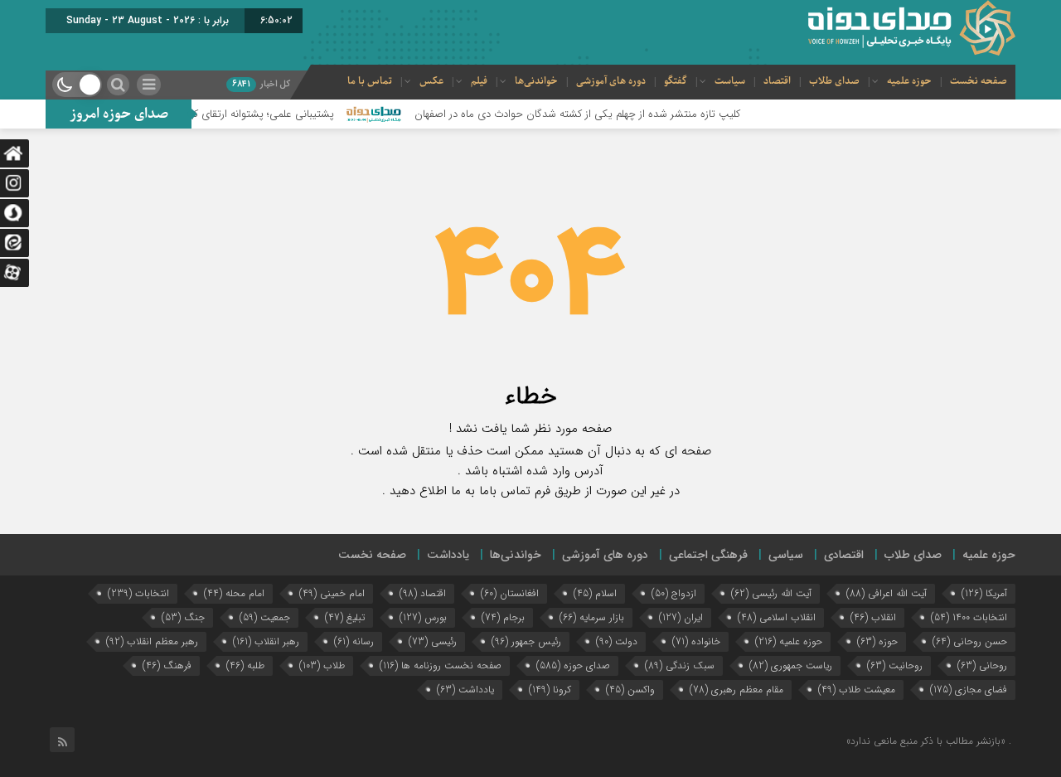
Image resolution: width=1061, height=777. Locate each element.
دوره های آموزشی (611, 81)
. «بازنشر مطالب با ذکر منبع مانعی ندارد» (928, 741)
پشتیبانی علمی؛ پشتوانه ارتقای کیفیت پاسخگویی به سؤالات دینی (211, 114)
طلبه (245, 665)
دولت (616, 641)
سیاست (730, 81)
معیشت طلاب (856, 689)
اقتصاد (777, 81)
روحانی (982, 665)
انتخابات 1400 (969, 617)
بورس (423, 617)
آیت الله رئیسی (771, 593)
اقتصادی (844, 555)
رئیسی (433, 641)
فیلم (479, 81)
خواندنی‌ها (536, 81)
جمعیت (265, 617)
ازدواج (674, 593)
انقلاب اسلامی (777, 617)
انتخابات (138, 593)
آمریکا (984, 593)
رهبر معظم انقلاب (152, 641)
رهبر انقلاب (266, 641)
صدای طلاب (834, 81)
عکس (431, 81)
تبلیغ (345, 617)
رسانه (354, 641)
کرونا (550, 689)
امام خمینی (332, 593)
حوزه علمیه (909, 81)
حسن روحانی (970, 641)
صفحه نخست (978, 81)
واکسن (630, 689)
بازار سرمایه (592, 617)
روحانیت (895, 665)
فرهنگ (167, 665)
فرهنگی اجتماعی (708, 555)
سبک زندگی (680, 665)
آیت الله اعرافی (886, 593)
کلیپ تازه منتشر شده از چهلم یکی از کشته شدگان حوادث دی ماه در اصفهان (596, 114)
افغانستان (510, 593)
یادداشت (448, 555)
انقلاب (873, 617)
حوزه (877, 641)
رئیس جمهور (526, 641)
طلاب (322, 665)
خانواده (696, 641)
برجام (503, 617)
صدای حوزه (573, 665)
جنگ (183, 617)
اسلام (595, 593)
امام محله (234, 593)
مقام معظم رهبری (736, 689)
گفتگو (675, 81)
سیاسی (785, 555)
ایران (681, 617)
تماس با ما (369, 81)
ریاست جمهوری (790, 665)
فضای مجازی (968, 689)
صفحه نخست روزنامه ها (440, 665)
